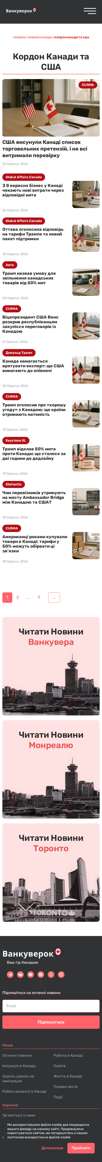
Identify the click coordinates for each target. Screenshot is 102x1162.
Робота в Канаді (68, 1055)
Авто (10, 265)
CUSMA (88, 85)
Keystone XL (16, 441)
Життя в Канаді (68, 1076)
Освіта (59, 1066)
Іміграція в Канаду (19, 1066)
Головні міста (66, 1086)
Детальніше (52, 1148)
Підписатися (51, 1022)
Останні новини (17, 1055)
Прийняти (81, 1148)
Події (58, 1097)
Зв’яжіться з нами (18, 1115)
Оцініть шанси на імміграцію (18, 1078)
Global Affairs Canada (24, 177)
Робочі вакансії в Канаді (24, 1091)
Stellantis (14, 484)
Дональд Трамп (19, 353)
